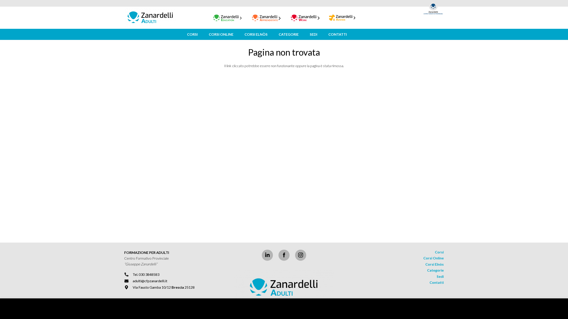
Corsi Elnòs (434, 264)
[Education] (228, 18)
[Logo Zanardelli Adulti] (150, 18)
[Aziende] (342, 18)
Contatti (437, 282)
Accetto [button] (555, 311)
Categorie (435, 270)
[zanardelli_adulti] (284, 288)
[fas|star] (284, 255)
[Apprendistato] (266, 18)
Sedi (440, 276)
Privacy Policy (534, 311)
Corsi (439, 252)
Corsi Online (433, 258)
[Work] (305, 18)
